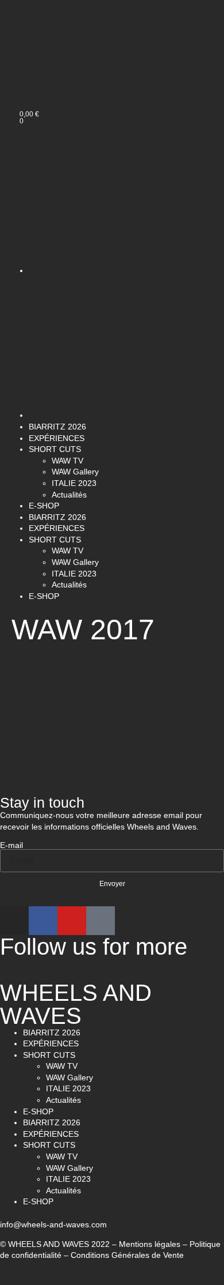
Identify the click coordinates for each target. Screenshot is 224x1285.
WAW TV (67, 460)
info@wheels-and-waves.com (53, 1224)
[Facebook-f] (43, 920)
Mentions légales (149, 1244)
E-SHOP (44, 505)
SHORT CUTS (55, 449)
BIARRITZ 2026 (57, 426)
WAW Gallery (75, 471)
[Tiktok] (100, 920)
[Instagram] (14, 920)
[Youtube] (71, 920)
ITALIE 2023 (74, 483)
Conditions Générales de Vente (127, 1255)
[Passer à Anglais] (39, 73)
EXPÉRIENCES (56, 438)
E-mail (11, 845)
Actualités (69, 494)
